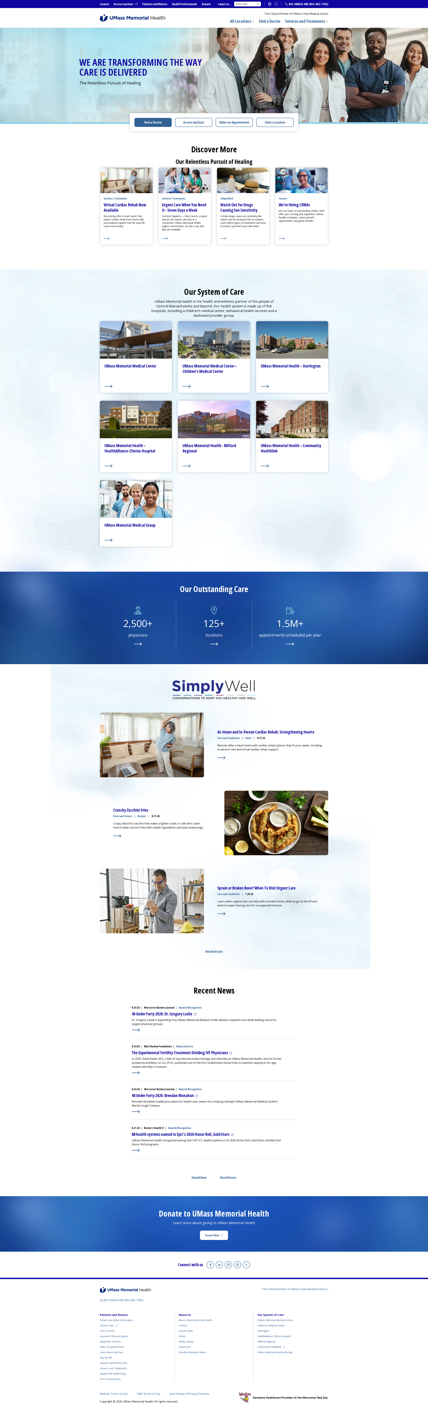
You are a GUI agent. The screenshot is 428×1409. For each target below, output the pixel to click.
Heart (248, 738)
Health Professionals (184, 4)
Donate (206, 4)
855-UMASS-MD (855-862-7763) (308, 4)
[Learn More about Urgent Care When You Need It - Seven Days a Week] (185, 238)
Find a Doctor (270, 21)
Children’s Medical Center (271, 1325)
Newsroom (185, 1346)
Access (193, 122)
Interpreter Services (110, 1341)
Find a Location (275, 122)
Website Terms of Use (114, 1394)
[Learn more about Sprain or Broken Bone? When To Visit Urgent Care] (221, 913)
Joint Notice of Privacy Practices (189, 1394)
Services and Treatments (305, 21)
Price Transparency (110, 1379)
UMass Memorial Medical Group (274, 1352)
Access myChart (126, 4)
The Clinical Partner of (295, 1289)
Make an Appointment (234, 122)
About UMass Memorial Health (195, 1320)
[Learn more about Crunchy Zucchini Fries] (117, 836)
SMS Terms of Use (148, 1394)
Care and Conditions (228, 738)
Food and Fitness (122, 816)
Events (182, 1336)
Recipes (142, 816)
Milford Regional (266, 1341)
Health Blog (112, 1373)
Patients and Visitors (154, 4)
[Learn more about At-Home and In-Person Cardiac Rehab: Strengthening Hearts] (221, 757)
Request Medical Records (113, 1363)
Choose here (241, 4)
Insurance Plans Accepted (114, 1336)
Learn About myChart (111, 1352)
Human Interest (184, 1046)
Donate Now (216, 1236)
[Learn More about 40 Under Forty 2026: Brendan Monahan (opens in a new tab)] (136, 1111)
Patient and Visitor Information (116, 1320)
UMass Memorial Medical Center (275, 1320)
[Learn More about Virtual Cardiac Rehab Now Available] (126, 238)
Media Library (186, 1341)
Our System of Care (270, 1315)
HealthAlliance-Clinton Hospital (274, 1336)
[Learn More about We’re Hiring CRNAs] (301, 238)
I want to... (224, 4)
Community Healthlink (269, 1346)
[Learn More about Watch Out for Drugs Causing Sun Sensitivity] (243, 238)
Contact (183, 1325)
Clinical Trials (108, 1325)
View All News (199, 1177)
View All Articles (214, 951)
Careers (104, 4)
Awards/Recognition (190, 1007)
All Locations (240, 21)
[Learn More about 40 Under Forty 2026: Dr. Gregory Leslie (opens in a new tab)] (136, 1030)
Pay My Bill (106, 1357)
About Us (185, 1315)
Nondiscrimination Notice (192, 1352)
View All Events (228, 1177)
